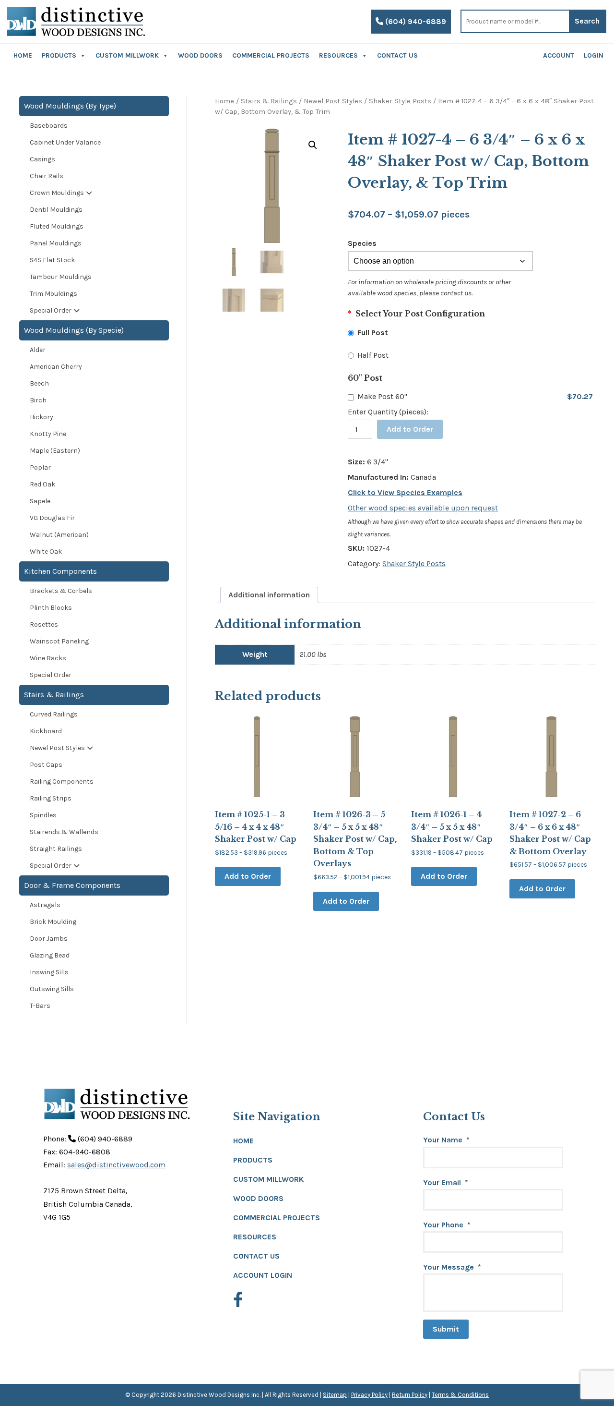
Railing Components (62, 781)
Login (593, 55)
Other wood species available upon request (423, 507)
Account (558, 55)
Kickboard (46, 731)
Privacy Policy (369, 1394)
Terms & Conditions (460, 1394)
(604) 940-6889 (414, 21)
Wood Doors (200, 55)
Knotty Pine (48, 434)
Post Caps (46, 765)
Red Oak (42, 484)
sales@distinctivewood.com (116, 1164)
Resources (338, 55)
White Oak (46, 551)
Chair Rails (46, 176)
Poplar (40, 467)
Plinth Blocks (51, 608)
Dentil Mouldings (56, 210)
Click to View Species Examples (405, 492)
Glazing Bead (50, 955)
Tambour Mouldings (61, 277)
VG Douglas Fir (52, 518)
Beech (39, 383)
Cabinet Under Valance (65, 142)
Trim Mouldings (53, 294)
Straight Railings (56, 849)
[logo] (76, 21)
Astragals (45, 905)
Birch (38, 400)
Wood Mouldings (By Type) (70, 105)
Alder (38, 350)
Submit (446, 1328)
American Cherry (56, 367)
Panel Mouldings (56, 243)
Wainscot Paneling (59, 641)
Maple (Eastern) (55, 451)
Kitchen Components (60, 571)
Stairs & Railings (269, 101)
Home (22, 55)
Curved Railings (54, 714)
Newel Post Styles (333, 101)
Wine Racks (48, 658)
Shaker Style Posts (400, 101)
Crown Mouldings (57, 193)
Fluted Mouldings (56, 226)
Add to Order (410, 429)
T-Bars (40, 1006)
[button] (312, 145)
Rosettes (44, 624)
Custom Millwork (127, 55)
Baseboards (49, 125)
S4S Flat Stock (52, 260)
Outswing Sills (52, 989)
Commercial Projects (270, 55)
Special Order (50, 310)
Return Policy (409, 1394)
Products (59, 55)
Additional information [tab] (269, 594)
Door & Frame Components (72, 885)
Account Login (262, 1275)
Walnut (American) (59, 535)
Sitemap (335, 1394)
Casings (42, 159)
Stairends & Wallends (64, 832)
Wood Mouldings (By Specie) (74, 330)
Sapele (40, 501)
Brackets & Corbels (61, 591)
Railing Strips (50, 798)
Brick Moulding (53, 922)
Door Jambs (49, 938)
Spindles (43, 815)
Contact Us (397, 55)
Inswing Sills (49, 972)
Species (362, 243)
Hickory (41, 417)
